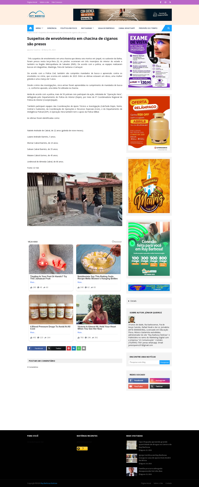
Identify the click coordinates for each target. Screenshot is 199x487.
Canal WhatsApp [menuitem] (127, 28)
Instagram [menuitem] (86, 28)
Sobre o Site (158, 483)
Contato (169, 483)
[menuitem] (30, 28)
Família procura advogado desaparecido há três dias (150, 469)
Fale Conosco (57, 2)
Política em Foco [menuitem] (69, 28)
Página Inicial (32, 2)
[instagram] (165, 2)
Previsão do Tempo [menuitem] (148, 28)
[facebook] (160, 2)
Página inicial (32, 32)
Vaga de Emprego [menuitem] (106, 28)
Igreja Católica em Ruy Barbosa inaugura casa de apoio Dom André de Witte (155, 458)
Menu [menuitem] (38, 28)
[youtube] (138, 386)
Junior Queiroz (34, 50)
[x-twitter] (170, 2)
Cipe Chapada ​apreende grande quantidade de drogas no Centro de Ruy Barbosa (155, 444)
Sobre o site (44, 2)
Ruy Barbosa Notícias (49, 483)
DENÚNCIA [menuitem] (51, 28)
